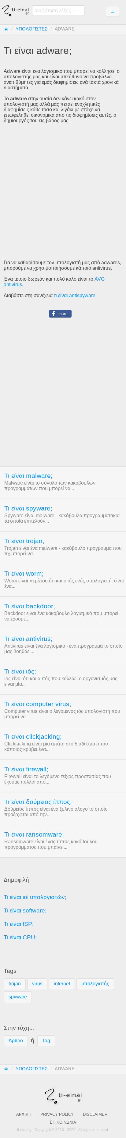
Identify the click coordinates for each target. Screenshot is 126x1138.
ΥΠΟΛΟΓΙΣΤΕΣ (31, 29)
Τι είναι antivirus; (28, 638)
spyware (18, 996)
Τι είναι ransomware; (34, 834)
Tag (46, 1040)
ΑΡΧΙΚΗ (23, 1114)
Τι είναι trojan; (24, 541)
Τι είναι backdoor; (29, 606)
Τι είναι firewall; (26, 769)
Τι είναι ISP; (19, 924)
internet (62, 983)
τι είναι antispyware (74, 295)
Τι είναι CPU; (20, 937)
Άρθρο (16, 1040)
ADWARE (65, 29)
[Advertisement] (63, 191)
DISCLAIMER (95, 1114)
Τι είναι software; (25, 910)
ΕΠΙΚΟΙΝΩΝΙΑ (63, 1122)
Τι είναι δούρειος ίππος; (38, 801)
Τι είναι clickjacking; (33, 736)
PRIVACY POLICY (57, 1114)
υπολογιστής (95, 983)
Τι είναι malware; (28, 475)
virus (37, 983)
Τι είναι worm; (24, 573)
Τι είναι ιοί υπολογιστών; (35, 897)
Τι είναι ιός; (20, 671)
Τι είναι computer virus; (37, 704)
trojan (15, 983)
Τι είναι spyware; (28, 508)
